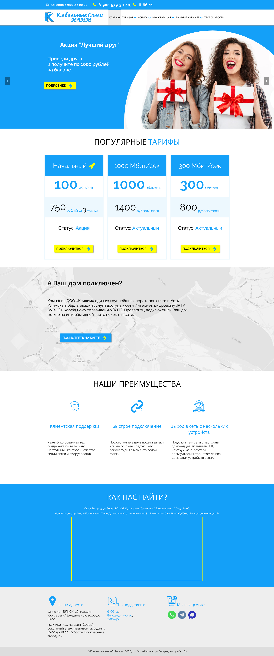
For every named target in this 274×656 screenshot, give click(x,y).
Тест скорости (214, 17)
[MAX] (192, 615)
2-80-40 (113, 619)
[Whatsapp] (172, 615)
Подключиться (59, 85)
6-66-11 (146, 4)
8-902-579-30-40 (114, 4)
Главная (115, 17)
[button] (7, 81)
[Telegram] (182, 615)
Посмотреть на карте (81, 338)
